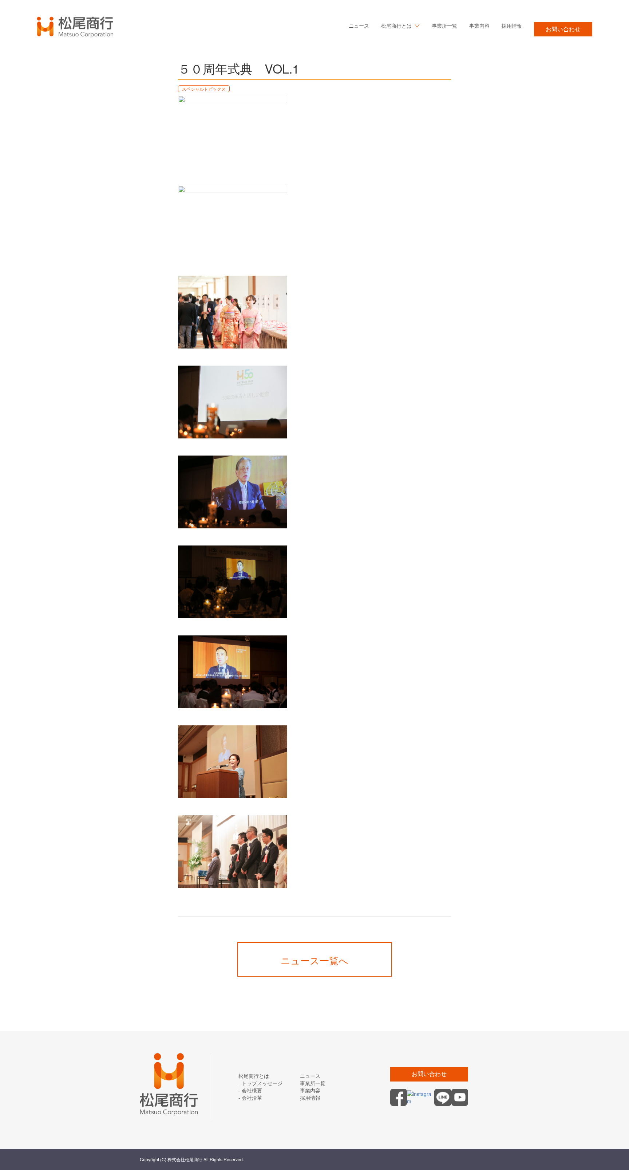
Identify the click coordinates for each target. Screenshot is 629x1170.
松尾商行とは (253, 1075)
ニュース (359, 25)
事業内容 (479, 25)
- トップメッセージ (260, 1083)
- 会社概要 (250, 1090)
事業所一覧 (444, 25)
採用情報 (512, 25)
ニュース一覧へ (314, 960)
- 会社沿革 (250, 1097)
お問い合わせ (563, 29)
